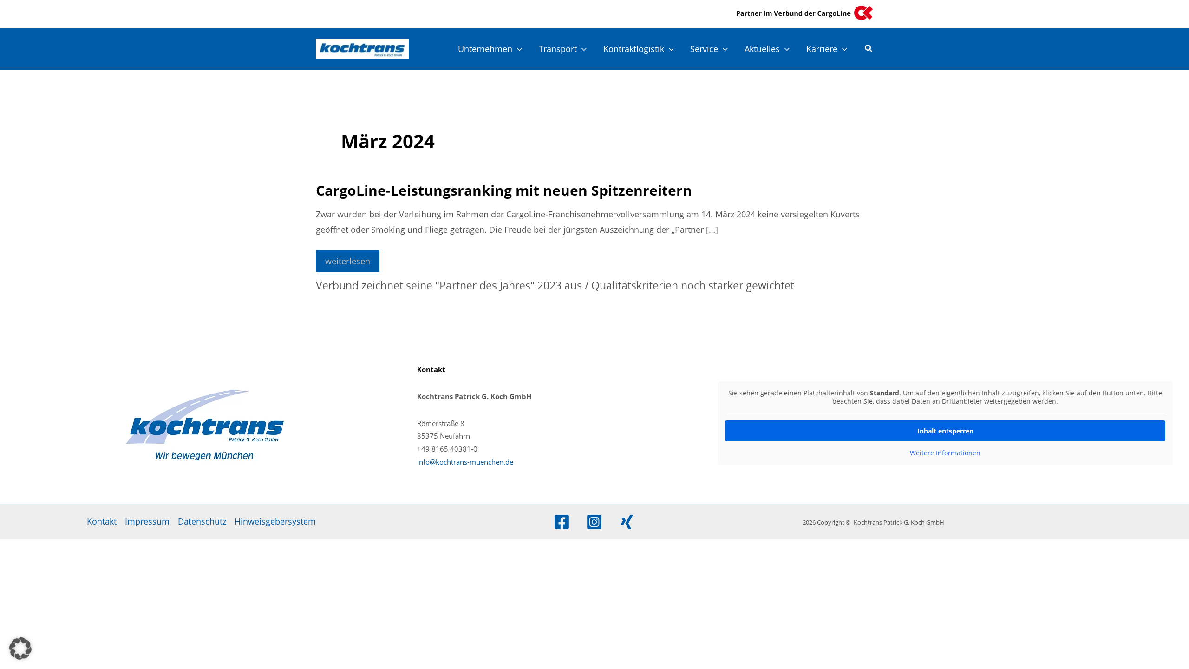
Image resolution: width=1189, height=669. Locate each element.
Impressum (147, 521)
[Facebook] (562, 522)
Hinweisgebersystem (275, 521)
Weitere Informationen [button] (945, 453)
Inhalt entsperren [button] (945, 430)
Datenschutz (202, 521)
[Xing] (627, 522)
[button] (517, 49)
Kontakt (102, 521)
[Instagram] (594, 522)
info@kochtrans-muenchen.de (465, 461)
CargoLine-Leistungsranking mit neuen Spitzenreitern (504, 190)
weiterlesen (347, 263)
